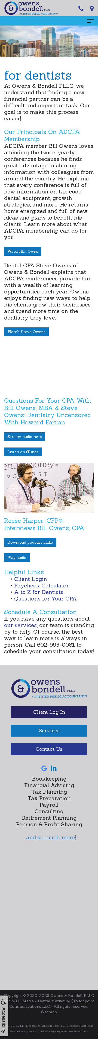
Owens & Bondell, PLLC (72, 995)
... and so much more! (49, 837)
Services (49, 730)
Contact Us (49, 749)
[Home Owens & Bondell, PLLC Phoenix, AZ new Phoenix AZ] (49, 692)
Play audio (16, 557)
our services (20, 625)
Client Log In (49, 712)
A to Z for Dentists (38, 592)
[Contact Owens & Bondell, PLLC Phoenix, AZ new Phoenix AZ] (92, 8)
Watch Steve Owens (26, 331)
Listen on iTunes (22, 451)
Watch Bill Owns (22, 251)
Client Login (30, 578)
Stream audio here (24, 436)
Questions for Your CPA (45, 598)
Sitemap (49, 1011)
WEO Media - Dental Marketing (41, 1001)
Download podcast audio (30, 542)
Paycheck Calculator (41, 585)
